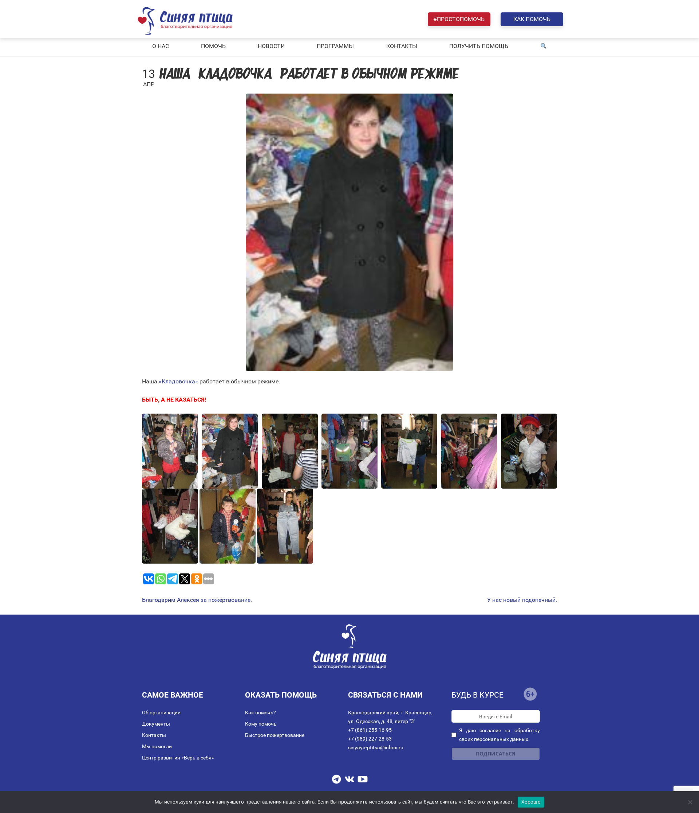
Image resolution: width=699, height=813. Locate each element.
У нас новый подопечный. (522, 600)
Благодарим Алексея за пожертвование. (197, 600)
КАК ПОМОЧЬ (531, 19)
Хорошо (531, 802)
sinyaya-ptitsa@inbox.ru (375, 747)
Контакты (154, 735)
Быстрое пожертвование (274, 735)
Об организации (161, 712)
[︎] (543, 46)
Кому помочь (261, 724)
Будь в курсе (477, 695)
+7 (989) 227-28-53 (370, 739)
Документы (156, 724)
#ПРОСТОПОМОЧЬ (459, 19)
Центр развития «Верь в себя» (178, 758)
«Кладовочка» (178, 381)
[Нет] (690, 802)
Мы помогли (157, 746)
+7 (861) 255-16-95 (370, 730)
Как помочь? (260, 712)
